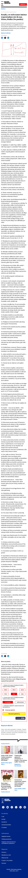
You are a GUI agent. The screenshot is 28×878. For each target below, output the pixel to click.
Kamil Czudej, (4, 762)
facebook (3, 807)
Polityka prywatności (6, 839)
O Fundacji (4, 827)
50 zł (5, 694)
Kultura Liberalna (5, 3)
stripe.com (20, 718)
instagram (12, 807)
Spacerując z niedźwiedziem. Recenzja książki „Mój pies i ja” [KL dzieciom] (6, 786)
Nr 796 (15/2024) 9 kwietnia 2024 (8, 12)
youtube (7, 807)
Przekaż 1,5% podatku (7, 860)
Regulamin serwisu (5, 836)
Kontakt (3, 819)
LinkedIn (8, 38)
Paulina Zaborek (5, 791)
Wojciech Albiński (5, 33)
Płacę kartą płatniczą (14, 713)
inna (22, 694)
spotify (25, 807)
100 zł (22, 689)
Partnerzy (3, 852)
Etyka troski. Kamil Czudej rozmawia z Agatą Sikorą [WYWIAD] (7, 758)
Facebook (2, 38)
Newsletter (4, 822)
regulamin (12, 710)
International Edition (6, 824)
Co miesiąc (8, 702)
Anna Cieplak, (18, 788)
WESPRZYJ (22, 4)
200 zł (14, 689)
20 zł (14, 694)
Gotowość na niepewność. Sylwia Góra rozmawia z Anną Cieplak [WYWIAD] (20, 783)
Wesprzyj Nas (4, 857)
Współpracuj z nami (6, 855)
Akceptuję (10, 710)
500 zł (5, 689)
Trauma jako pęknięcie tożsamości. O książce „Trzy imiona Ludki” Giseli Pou (21, 759)
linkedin (20, 807)
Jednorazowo (20, 702)
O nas (2, 816)
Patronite (3, 863)
